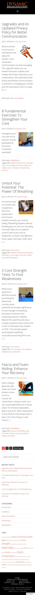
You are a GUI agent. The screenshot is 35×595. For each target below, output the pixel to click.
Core (3, 165)
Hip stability (13, 552)
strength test (16, 352)
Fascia (13, 431)
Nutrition (4, 562)
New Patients (25, 582)
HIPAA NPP (23, 591)
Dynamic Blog (17, 584)
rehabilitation (28, 562)
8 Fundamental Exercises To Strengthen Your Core (15, 117)
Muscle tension (15, 433)
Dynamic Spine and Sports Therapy (17, 5)
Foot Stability (30, 548)
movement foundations (10, 258)
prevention (21, 562)
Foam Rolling (20, 431)
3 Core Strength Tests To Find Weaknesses (14, 274)
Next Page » (18, 448)
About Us (11, 581)
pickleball (14, 562)
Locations (23, 581)
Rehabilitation (15, 160)
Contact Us (9, 582)
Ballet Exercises (9, 540)
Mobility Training (26, 556)
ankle (3, 537)
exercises (19, 165)
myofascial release (25, 559)
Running (8, 565)
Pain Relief (11, 436)
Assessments (15, 347)
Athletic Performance (18, 163)
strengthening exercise (15, 565)
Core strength (10, 165)
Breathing (5, 255)
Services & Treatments (17, 579)
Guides (25, 165)
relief (3, 564)
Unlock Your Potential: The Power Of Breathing (17, 187)
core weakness (26, 349)
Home (17, 578)
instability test (6, 352)
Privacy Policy (14, 591)
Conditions (5, 512)
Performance (14, 250)
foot (25, 548)
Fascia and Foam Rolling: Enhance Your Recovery (15, 368)
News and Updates (17, 98)
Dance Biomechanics (22, 544)
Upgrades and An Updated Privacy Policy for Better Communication (15, 30)
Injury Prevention (13, 168)
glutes (3, 552)
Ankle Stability (8, 537)
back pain (29, 163)
